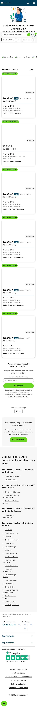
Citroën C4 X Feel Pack (13, 476)
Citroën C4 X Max (11, 480)
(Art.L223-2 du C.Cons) (21, 396)
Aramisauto (5, 614)
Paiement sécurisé (18, 684)
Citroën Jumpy (10, 601)
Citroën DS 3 (9, 584)
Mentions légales (18, 673)
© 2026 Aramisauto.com (18, 695)
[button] (13, 40)
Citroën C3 (8, 530)
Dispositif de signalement (18, 688)
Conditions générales (18, 669)
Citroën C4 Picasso (11, 557)
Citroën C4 (8, 537)
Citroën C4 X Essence (12, 492)
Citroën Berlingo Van (12, 553)
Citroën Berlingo (10, 547)
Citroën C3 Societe (11, 580)
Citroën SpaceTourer (12, 605)
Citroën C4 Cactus (11, 566)
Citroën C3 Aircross (11, 540)
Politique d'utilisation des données (18, 677)
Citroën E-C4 (9, 587)
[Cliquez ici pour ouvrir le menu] (33, 3)
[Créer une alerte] (4, 703)
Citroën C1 (8, 550)
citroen (27, 614)
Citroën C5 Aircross (11, 533)
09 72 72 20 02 (9, 625)
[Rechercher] (28, 34)
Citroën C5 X (9, 543)
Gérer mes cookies (18, 680)
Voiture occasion (17, 614)
